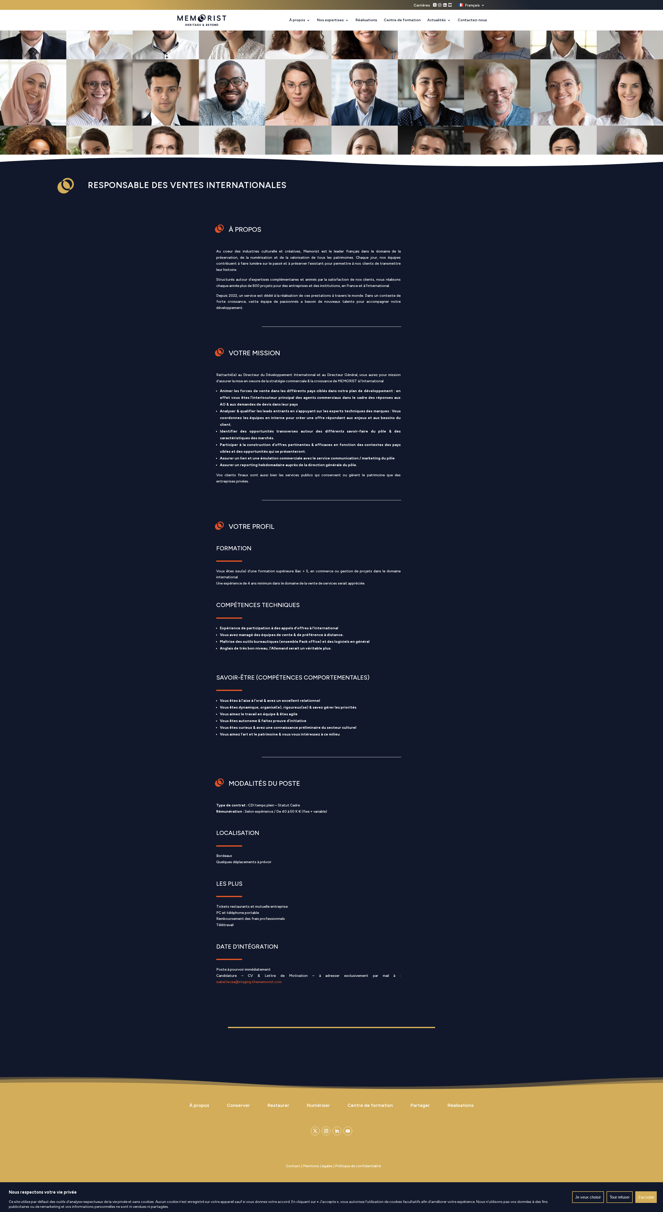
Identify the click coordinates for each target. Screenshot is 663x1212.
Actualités (436, 20)
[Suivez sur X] (315, 1131)
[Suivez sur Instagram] (326, 1131)
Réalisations (366, 20)
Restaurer (278, 1105)
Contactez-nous (472, 20)
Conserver (238, 1105)
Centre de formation (402, 20)
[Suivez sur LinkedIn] (337, 1131)
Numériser (318, 1105)
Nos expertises (330, 20)
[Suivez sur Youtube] (347, 1131)
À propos (297, 20)
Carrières (422, 6)
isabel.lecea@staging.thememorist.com (249, 982)
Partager (420, 1105)
